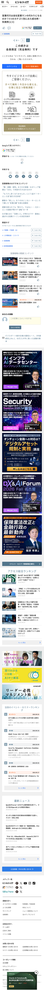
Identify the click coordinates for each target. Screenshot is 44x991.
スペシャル (14, 6)
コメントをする (15, 327)
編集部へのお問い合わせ (10, 947)
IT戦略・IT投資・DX (10, 230)
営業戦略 (7, 34)
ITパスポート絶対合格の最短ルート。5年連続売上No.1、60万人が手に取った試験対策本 (23, 338)
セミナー (5, 6)
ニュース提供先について (30, 911)
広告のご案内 (7, 931)
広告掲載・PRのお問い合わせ (21, 869)
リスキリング (33, 6)
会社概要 (5, 963)
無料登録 (38, 2)
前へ (17, 40)
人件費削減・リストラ (11, 235)
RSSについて (27, 907)
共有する (38, 28)
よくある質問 (7, 907)
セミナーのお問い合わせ (10, 950)
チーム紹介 (6, 927)
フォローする (38, 33)
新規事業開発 (8, 246)
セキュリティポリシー (10, 966)
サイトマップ (7, 911)
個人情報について (8, 970)
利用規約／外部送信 (29, 904)
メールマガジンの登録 (10, 904)
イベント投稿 (7, 934)
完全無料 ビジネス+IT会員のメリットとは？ (22, 127)
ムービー (23, 6)
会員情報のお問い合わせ (30, 947)
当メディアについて (29, 914)
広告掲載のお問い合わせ (30, 950)
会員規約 (5, 914)
